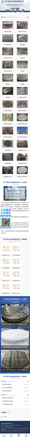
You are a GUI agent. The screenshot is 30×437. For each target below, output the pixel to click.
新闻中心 (18, 436)
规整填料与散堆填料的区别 (15, 397)
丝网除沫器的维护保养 (15, 390)
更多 (28, 17)
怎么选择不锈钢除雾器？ (15, 387)
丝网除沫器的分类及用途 (15, 401)
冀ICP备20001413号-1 (24, 430)
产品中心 (11, 436)
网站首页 (3, 436)
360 (2, 416)
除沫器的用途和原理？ (15, 384)
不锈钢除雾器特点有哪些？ (15, 404)
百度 (5, 416)
